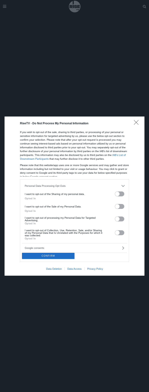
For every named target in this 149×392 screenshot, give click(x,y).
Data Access (74, 268)
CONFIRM (48, 255)
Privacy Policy (95, 268)
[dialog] (74, 196)
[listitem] (74, 186)
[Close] (137, 123)
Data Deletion (54, 268)
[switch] (119, 193)
